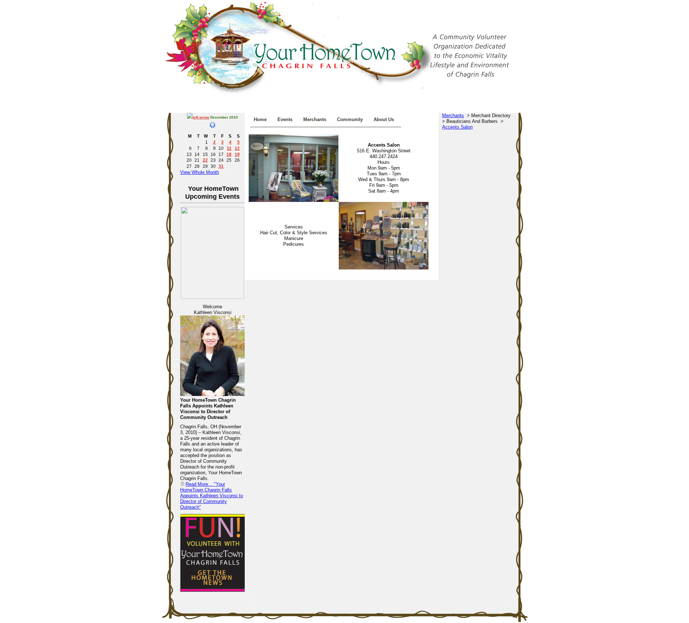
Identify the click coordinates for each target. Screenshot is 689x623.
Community (350, 119)
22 (205, 160)
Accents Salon (457, 127)
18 (228, 154)
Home (260, 119)
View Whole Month (199, 172)
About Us (384, 119)
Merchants (314, 119)
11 (229, 148)
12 (237, 148)
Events (284, 119)
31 (221, 166)
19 (237, 154)
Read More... (211, 495)
